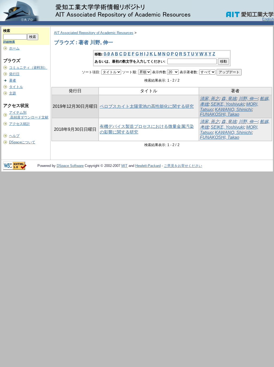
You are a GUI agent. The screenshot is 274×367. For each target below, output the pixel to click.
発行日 (14, 74)
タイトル (16, 87)
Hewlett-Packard (148, 166)
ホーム (14, 48)
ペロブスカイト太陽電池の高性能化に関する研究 (147, 106)
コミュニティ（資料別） (28, 68)
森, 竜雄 (228, 98)
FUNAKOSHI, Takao (219, 114)
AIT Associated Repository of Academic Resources (93, 33)
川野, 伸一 (248, 98)
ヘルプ (14, 136)
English (268, 19)
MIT (124, 166)
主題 (12, 93)
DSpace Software (70, 166)
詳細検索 (9, 41)
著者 (12, 80)
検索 (6, 31)
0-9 (107, 54)
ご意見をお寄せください (183, 166)
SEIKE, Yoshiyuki (227, 104)
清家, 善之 (209, 98)
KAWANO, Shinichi (233, 109)
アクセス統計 (19, 124)
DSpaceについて (22, 142)
